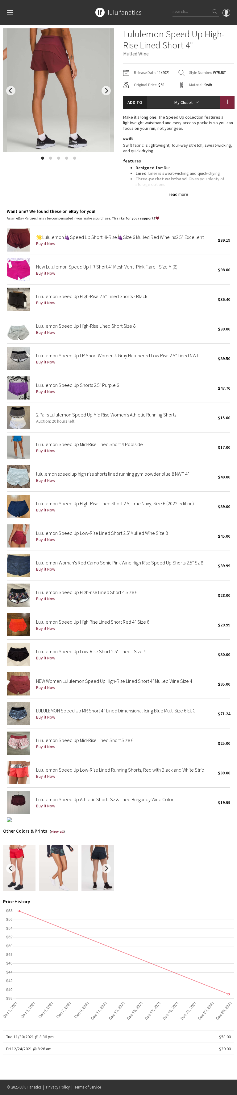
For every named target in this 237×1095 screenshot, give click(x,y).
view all (57, 831)
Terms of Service (87, 1087)
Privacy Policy (58, 1087)
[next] (106, 90)
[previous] (10, 90)
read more (178, 194)
